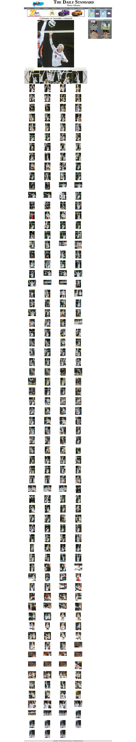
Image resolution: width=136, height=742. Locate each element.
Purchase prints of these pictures (78, 69)
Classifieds (81, 8)
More (107, 8)
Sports (98, 8)
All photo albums (29, 69)
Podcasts (72, 8)
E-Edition (46, 8)
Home (28, 8)
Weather (90, 8)
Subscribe (37, 8)
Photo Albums (63, 8)
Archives (55, 8)
